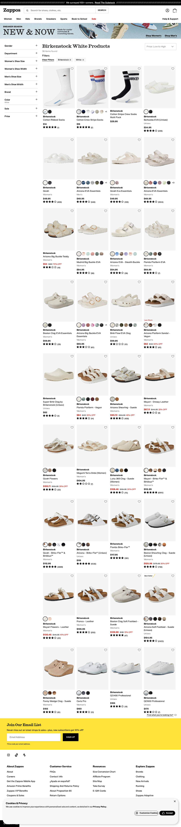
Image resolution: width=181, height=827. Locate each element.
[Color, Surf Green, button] (88, 254)
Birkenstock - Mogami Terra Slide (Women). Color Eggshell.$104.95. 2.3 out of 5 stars (93, 459)
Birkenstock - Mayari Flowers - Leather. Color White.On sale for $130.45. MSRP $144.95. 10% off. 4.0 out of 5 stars (59, 608)
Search (102, 10)
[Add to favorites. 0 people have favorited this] (72, 68)
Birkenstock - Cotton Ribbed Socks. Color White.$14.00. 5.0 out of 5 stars (59, 99)
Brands (139, 771)
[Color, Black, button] (50, 111)
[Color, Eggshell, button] (101, 111)
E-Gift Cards (99, 790)
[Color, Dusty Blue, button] (117, 254)
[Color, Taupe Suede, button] (164, 619)
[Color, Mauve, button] (83, 325)
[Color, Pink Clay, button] (150, 182)
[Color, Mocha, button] (150, 325)
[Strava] (24, 755)
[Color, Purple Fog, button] (126, 254)
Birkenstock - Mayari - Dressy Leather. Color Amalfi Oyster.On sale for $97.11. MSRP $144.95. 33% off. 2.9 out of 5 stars (160, 386)
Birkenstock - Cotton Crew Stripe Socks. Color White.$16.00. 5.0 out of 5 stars (93, 99)
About (10, 771)
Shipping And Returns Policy (64, 786)
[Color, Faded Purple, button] (117, 182)
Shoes (139, 790)
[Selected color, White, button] (45, 111)
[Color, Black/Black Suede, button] (150, 544)
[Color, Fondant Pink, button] (92, 325)
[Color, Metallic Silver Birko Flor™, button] (59, 544)
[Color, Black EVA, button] (150, 111)
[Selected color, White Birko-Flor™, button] (146, 470)
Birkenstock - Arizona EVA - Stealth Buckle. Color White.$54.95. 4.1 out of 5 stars (126, 241)
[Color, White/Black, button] (92, 111)
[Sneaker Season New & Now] (90, 31)
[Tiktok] (16, 755)
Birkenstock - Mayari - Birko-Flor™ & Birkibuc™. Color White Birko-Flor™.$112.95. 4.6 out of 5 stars (160, 459)
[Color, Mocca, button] (97, 399)
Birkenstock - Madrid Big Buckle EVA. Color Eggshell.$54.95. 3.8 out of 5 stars (93, 241)
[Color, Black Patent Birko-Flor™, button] (63, 544)
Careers (11, 776)
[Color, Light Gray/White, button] (97, 111)
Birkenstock (63, 60)
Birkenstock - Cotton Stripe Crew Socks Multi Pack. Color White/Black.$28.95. (126, 99)
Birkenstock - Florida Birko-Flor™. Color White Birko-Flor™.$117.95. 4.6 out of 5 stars (126, 533)
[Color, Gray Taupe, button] (101, 254)
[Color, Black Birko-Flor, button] (83, 544)
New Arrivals (142, 781)
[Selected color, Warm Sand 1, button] (45, 693)
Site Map (97, 781)
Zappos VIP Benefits (17, 790)
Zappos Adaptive (144, 795)
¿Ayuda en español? (60, 781)
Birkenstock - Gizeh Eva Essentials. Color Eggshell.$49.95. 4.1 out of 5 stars (126, 170)
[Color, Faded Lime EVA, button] (164, 182)
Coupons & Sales (15, 795)
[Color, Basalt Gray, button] (88, 182)
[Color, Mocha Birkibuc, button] (150, 470)
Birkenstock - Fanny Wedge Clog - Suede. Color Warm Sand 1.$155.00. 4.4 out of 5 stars (59, 680)
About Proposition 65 (61, 790)
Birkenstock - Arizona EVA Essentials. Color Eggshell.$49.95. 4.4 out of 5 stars (93, 170)
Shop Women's (153, 35)
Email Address (17, 737)
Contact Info (56, 776)
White (78, 60)
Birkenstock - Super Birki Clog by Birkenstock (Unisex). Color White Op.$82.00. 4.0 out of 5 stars (59, 386)
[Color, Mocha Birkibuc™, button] (50, 544)
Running (140, 786)
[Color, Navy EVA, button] (155, 182)
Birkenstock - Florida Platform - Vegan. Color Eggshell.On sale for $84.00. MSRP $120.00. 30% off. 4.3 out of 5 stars (93, 386)
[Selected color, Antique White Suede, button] (146, 619)
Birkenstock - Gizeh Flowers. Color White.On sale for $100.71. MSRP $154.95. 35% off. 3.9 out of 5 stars (59, 459)
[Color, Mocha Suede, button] (159, 619)
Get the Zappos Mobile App (21, 781)
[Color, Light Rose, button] (83, 254)
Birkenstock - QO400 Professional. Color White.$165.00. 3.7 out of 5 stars (126, 680)
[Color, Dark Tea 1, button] (54, 693)
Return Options (57, 795)
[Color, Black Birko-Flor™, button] (54, 544)
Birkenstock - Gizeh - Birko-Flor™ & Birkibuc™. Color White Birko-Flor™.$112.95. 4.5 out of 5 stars (59, 533)
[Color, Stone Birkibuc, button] (159, 470)
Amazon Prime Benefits (19, 786)
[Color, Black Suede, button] (155, 619)
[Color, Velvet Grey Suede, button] (150, 619)
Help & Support (170, 19)
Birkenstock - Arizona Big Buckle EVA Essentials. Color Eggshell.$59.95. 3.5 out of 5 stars (93, 314)
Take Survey (99, 786)
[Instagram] (8, 755)
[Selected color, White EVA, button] (146, 111)
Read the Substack (105, 2)
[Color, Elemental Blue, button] (83, 182)
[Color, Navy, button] (83, 693)
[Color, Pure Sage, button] (97, 254)
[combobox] (59, 10)
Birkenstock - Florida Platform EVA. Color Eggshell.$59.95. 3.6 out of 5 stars (160, 241)
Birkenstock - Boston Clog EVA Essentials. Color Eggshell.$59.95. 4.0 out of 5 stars (59, 314)
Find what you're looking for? (160, 715)
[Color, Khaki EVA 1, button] (97, 182)
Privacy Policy (99, 807)
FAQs (52, 771)
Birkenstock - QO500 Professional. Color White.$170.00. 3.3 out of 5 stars (160, 680)
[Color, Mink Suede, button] (164, 544)
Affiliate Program (101, 776)
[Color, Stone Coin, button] (92, 182)
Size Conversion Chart (104, 771)
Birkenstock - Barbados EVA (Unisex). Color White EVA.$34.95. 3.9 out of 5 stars (160, 99)
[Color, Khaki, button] (121, 325)
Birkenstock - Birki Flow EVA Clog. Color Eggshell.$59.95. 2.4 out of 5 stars (126, 314)
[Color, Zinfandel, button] (92, 399)
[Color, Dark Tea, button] (50, 693)
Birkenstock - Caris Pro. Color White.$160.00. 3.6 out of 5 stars (93, 680)
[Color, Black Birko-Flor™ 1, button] (164, 470)
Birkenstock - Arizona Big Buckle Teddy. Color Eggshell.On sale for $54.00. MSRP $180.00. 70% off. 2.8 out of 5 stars (59, 241)
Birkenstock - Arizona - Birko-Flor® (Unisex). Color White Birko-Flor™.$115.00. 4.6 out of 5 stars (93, 533)
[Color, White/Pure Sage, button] (88, 111)
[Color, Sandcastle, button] (155, 470)
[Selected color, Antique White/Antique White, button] (112, 399)
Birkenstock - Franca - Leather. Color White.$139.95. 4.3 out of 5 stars (93, 608)
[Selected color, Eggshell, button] (79, 182)
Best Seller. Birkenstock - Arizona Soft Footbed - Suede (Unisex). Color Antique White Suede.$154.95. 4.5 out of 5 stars (160, 608)
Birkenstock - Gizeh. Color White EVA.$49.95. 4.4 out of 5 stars (59, 170)
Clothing (140, 776)
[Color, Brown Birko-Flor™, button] (88, 544)
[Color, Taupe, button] (155, 544)
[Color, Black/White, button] (150, 693)
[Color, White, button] (155, 325)
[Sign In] (167, 10)
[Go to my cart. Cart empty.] (175, 10)
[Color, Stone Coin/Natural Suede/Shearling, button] (117, 399)
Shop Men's (171, 35)
